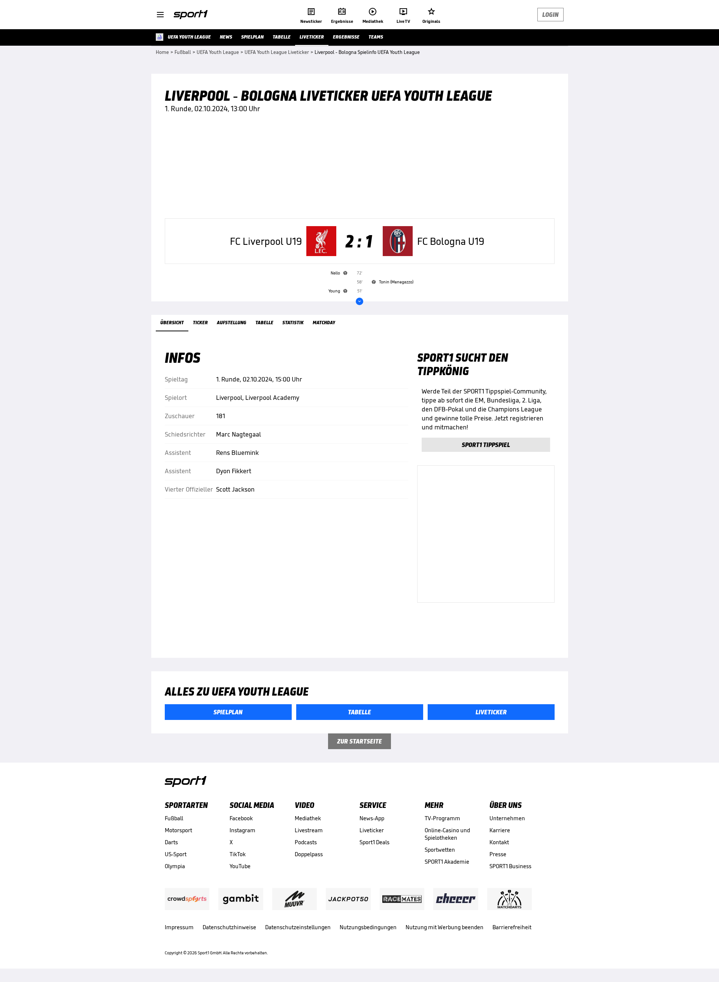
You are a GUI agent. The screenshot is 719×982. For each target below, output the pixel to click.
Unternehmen (507, 818)
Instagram (242, 830)
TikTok (238, 854)
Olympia (175, 866)
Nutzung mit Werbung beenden (444, 927)
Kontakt (499, 842)
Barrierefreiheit (511, 927)
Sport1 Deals (374, 842)
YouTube (240, 866)
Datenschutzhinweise (229, 927)
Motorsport (178, 830)
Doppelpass (309, 854)
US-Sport (175, 854)
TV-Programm (442, 818)
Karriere (499, 830)
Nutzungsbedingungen (368, 927)
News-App (372, 818)
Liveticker (372, 830)
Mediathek (308, 818)
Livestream (309, 830)
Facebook (241, 818)
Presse (497, 854)
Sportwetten (440, 849)
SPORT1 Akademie (447, 861)
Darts (171, 842)
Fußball (174, 818)
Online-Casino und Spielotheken (447, 834)
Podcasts (306, 842)
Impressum (179, 927)
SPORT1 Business (510, 866)
